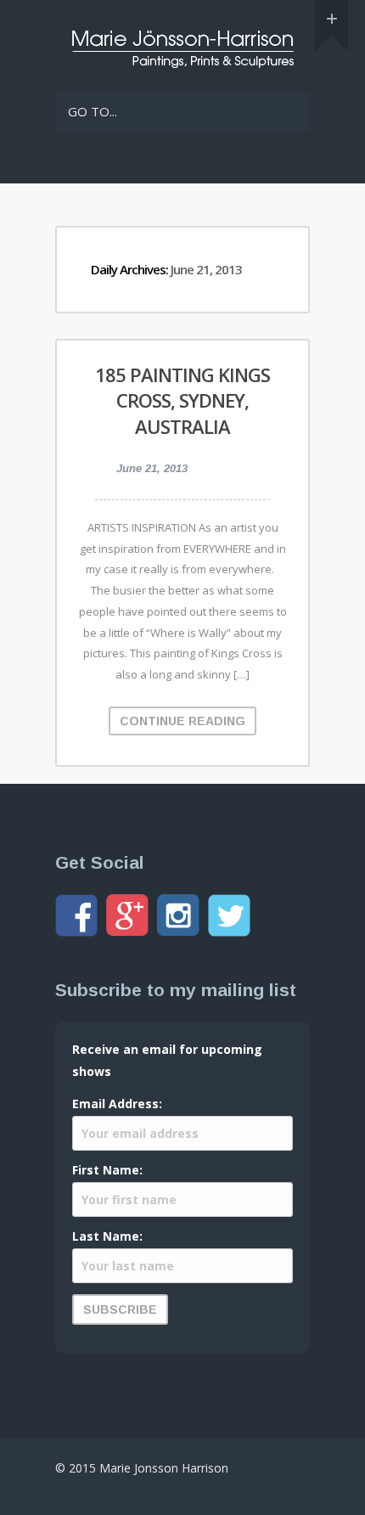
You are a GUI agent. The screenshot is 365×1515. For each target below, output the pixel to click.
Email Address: (117, 1103)
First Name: (107, 1170)
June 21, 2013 (152, 468)
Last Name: (107, 1236)
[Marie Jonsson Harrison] (182, 63)
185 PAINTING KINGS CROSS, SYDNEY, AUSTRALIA (182, 401)
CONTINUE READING (182, 721)
